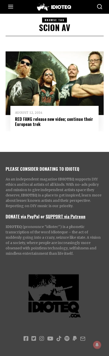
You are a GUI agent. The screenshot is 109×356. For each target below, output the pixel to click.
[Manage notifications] (97, 345)
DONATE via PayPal (23, 216)
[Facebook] (25, 339)
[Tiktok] (58, 339)
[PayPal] (74, 339)
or (43, 216)
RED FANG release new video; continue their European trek (54, 121)
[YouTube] (50, 339)
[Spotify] (67, 339)
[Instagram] (41, 339)
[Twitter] (33, 339)
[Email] (83, 339)
